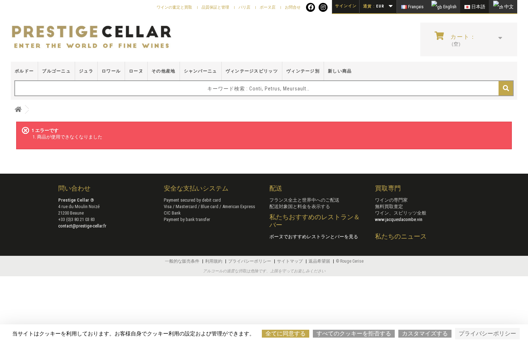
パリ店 (244, 7)
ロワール (111, 71)
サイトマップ (290, 261)
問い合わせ (74, 188)
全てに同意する (285, 333)
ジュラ (86, 71)
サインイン (346, 6)
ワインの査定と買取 (175, 7)
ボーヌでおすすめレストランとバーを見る (313, 236)
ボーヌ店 (268, 7)
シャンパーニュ (200, 71)
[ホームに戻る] (18, 109)
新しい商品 (340, 71)
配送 (275, 188)
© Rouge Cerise (349, 261)
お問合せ (293, 7)
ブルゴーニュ (56, 71)
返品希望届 (320, 261)
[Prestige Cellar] (91, 37)
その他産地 (164, 71)
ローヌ (136, 71)
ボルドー (24, 71)
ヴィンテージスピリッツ (252, 71)
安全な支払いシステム (196, 188)
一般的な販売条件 (182, 261)
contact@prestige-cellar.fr (82, 226)
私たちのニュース (401, 236)
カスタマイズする (425, 333)
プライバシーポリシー (250, 261)
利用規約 (214, 261)
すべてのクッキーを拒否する (353, 333)
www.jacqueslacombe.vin (398, 219)
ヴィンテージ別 (303, 71)
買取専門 (388, 188)
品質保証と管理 (216, 7)
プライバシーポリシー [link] (487, 333)
